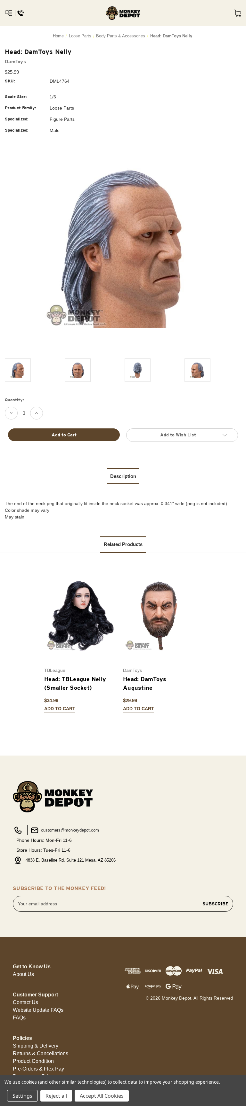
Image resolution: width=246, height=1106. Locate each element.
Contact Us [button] (25, 1002)
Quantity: (14, 399)
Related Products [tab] (123, 544)
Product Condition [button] (33, 1061)
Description (123, 476)
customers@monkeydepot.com (69, 830)
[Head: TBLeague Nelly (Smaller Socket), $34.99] (80, 616)
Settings (22, 1095)
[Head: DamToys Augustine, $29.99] (159, 616)
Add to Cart (59, 708)
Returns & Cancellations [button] (40, 1053)
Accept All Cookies (102, 1095)
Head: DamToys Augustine (144, 683)
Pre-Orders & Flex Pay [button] (38, 1068)
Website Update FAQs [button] (38, 1010)
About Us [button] (23, 974)
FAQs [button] (19, 1017)
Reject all (56, 1095)
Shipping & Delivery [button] (35, 1045)
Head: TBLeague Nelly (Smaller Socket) (75, 683)
